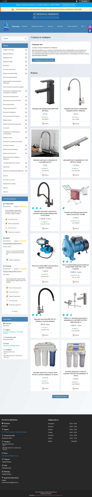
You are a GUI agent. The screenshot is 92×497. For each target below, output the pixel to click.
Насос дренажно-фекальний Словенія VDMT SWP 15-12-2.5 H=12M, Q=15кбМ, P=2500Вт (13, 212)
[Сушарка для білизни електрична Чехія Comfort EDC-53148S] (75, 194)
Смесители (6, 167)
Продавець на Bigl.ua (46, 493)
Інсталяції (6, 128)
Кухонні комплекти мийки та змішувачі (11, 158)
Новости (5, 192)
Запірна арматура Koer (10, 108)
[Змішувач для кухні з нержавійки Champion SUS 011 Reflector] (75, 91)
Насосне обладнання (9, 112)
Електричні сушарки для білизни (12, 141)
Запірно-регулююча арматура (12, 124)
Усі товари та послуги (60, 396)
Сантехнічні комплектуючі (11, 96)
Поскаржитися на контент (41, 495)
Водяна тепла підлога (9, 153)
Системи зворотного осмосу (11, 163)
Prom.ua (55, 492)
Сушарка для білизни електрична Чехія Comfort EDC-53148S (75, 213)
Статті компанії (72, 26)
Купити (46, 123)
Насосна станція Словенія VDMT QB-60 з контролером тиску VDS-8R (15, 252)
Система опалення (8, 145)
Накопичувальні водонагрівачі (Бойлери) (12, 82)
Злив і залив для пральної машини (13, 87)
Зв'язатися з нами (69, 5)
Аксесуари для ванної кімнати (12, 100)
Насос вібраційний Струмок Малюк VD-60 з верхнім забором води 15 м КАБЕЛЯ (16, 280)
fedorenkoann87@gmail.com (11, 345)
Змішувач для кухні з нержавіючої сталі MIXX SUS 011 (45, 161)
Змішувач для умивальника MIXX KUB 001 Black (45, 110)
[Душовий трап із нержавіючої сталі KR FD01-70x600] (75, 143)
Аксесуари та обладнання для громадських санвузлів (12, 91)
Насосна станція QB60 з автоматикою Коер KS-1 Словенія (45, 267)
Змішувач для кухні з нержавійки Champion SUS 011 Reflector (75, 110)
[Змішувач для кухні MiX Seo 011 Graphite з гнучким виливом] (45, 301)
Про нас (50, 26)
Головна (24, 26)
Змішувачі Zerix (7, 57)
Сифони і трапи (7, 137)
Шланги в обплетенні (9, 69)
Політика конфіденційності (56, 495)
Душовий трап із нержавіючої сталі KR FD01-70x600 (75, 161)
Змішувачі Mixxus (8, 54)
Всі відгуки (15, 311)
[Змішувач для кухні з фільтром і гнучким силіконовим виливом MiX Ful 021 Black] (45, 194)
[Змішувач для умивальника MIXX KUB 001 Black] (45, 91)
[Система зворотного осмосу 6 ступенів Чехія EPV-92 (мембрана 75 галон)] (75, 354)
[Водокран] (6, 26)
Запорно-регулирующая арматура (13, 171)
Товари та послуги (37, 26)
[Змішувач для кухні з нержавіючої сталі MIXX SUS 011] (45, 143)
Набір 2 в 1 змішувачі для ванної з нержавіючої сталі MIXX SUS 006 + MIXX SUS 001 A (76, 320)
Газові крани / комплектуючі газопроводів (11, 132)
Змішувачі (6, 65)
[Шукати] (26, 38)
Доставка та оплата (9, 179)
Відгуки (5, 187)
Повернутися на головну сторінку (44, 60)
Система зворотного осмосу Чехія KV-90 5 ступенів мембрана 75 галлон (45, 373)
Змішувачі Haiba (8, 61)
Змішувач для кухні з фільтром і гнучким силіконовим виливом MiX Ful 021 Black (45, 213)
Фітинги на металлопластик (11, 116)
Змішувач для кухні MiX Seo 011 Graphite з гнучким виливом (45, 320)
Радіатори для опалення (10, 149)
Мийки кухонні (7, 120)
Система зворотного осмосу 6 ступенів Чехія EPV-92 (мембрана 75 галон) (75, 373)
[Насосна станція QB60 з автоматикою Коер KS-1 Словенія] (45, 248)
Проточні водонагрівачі (10, 77)
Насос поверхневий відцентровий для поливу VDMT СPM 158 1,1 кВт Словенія (75, 267)
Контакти (60, 26)
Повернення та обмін (9, 183)
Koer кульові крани (8, 104)
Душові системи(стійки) (10, 73)
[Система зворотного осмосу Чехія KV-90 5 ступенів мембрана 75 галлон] (45, 354)
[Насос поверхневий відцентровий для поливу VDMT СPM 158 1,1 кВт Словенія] (75, 248)
